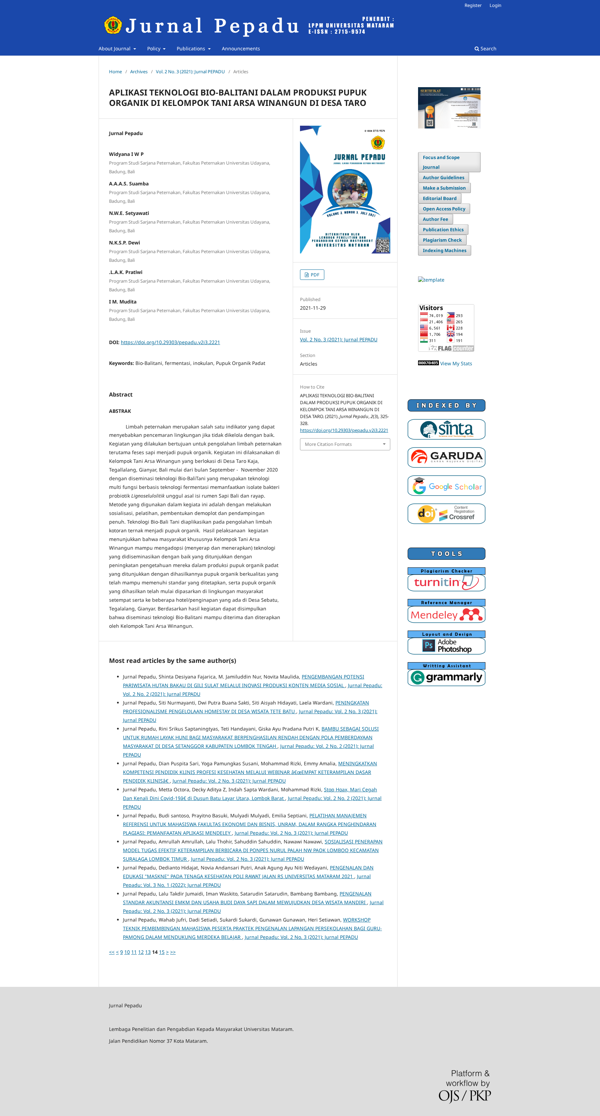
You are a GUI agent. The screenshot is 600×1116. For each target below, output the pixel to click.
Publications (192, 48)
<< (112, 952)
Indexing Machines (444, 250)
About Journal (115, 48)
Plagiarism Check (442, 240)
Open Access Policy (444, 209)
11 (134, 952)
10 (127, 952)
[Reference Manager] (446, 621)
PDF (314, 275)
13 (148, 952)
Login (495, 5)
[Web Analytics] (428, 363)
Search (488, 48)
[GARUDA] (446, 466)
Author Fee (435, 219)
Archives (139, 71)
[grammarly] (446, 684)
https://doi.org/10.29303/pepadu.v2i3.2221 (170, 342)
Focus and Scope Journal (441, 162)
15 (162, 952)
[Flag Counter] (446, 350)
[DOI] (446, 522)
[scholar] (446, 494)
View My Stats (456, 363)
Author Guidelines (443, 177)
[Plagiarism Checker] (446, 589)
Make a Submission (444, 188)
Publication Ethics (443, 229)
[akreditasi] (449, 126)
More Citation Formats (328, 444)
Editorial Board (440, 198)
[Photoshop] (446, 652)
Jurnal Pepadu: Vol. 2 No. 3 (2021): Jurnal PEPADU (229, 780)
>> (173, 952)
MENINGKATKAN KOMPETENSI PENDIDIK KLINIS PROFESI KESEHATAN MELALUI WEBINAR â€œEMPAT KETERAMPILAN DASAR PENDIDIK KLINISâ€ (250, 772)
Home (115, 71)
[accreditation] (446, 437)
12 (141, 952)
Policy (154, 48)
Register (473, 5)
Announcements (241, 48)
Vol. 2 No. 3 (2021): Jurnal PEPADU (190, 71)
